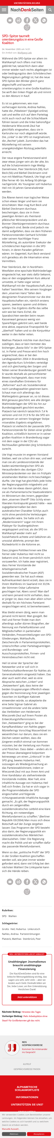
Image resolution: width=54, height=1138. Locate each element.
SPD (4, 916)
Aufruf (27, 1064)
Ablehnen (14, 1134)
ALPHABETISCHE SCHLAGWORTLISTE (27, 1088)
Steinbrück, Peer (32, 938)
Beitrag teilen (10, 20)
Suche (50, 10)
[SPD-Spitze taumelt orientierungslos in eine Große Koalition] (44, 23)
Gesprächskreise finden (27, 1069)
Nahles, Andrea (10, 934)
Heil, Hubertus (18, 929)
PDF (18, 20)
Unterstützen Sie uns (27, 3)
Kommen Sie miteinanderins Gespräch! (35, 1051)
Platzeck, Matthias (11, 938)
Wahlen (12, 916)
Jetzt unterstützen (27, 997)
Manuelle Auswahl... (11, 1129)
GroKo (5, 929)
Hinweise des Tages (31, 1012)
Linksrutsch (34, 929)
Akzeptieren (39, 1134)
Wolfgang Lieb (25, 52)
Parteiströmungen (30, 934)
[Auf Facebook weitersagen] (27, 23)
